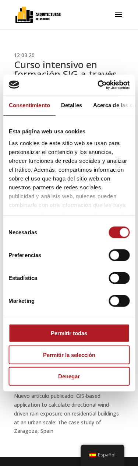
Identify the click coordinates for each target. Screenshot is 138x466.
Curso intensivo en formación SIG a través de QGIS (65, 74)
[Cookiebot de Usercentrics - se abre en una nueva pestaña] (98, 85)
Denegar (69, 376)
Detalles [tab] (71, 105)
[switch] (119, 255)
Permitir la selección (69, 354)
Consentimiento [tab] (29, 105)
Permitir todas (69, 333)
